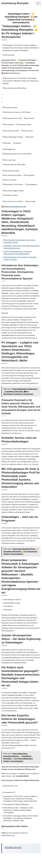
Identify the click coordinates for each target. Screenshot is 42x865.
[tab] (22, 94)
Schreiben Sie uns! (13, 847)
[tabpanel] (21, 156)
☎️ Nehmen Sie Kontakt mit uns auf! (13, 206)
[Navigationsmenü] (38, 3)
